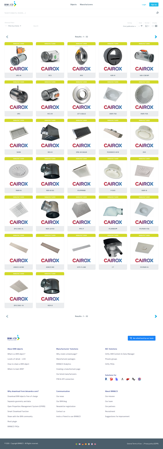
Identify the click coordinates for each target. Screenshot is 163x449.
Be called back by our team (143, 338)
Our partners (110, 406)
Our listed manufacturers (66, 374)
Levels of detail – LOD (17, 358)
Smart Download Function (18, 411)
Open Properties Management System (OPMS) (26, 406)
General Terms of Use (134, 443)
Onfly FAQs (109, 363)
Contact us (60, 411)
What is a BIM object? (16, 353)
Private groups (111, 358)
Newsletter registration (66, 406)
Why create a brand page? (66, 353)
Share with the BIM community (20, 416)
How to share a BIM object (18, 363)
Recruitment (110, 411)
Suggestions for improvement (117, 416)
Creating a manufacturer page (68, 369)
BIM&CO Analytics (63, 363)
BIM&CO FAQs (13, 426)
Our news (60, 396)
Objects (73, 4)
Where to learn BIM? (16, 369)
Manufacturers (86, 4)
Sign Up (154, 4)
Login (144, 4)
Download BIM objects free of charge (23, 396)
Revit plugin (12, 421)
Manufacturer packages (65, 358)
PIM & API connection (65, 379)
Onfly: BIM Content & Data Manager (119, 353)
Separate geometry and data (19, 401)
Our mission (110, 396)
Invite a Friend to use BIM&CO (68, 416)
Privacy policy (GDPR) (151, 443)
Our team (109, 401)
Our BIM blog (61, 401)
